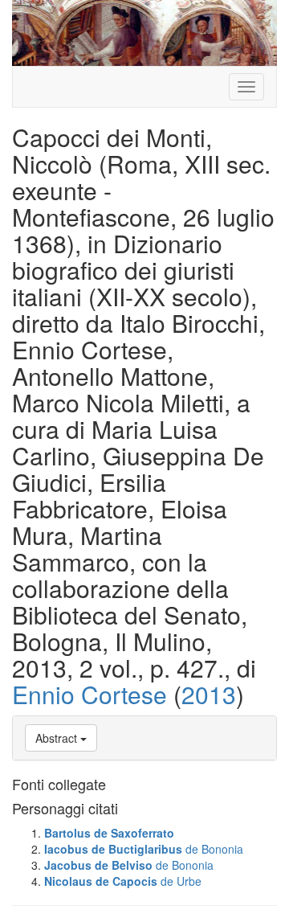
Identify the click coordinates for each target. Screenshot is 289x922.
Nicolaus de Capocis (100, 881)
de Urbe (181, 881)
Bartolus (67, 833)
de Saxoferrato (134, 833)
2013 (208, 694)
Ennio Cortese (89, 694)
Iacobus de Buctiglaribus (113, 849)
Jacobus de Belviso (98, 865)
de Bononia (214, 849)
